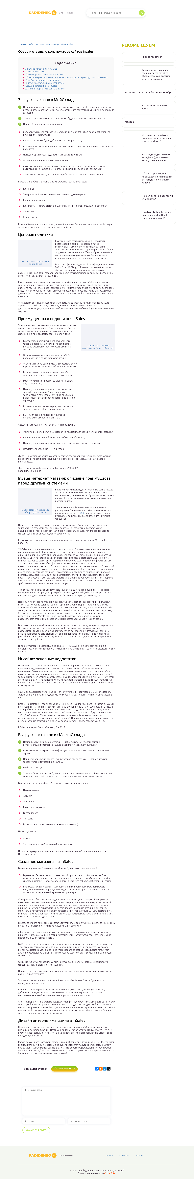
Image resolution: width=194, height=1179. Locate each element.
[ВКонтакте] (97, 1069)
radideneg (42, 13)
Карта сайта (124, 1156)
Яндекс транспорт (152, 56)
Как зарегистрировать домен (154, 107)
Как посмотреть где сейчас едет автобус (148, 92)
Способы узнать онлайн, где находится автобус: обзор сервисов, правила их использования (156, 74)
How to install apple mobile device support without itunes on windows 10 (156, 215)
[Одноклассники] (101, 1069)
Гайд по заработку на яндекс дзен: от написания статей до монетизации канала (157, 178)
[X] (108, 1069)
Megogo (129, 121)
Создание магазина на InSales (41, 85)
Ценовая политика (35, 71)
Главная (110, 1156)
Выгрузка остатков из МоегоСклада (44, 83)
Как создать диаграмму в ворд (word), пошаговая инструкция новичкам (156, 157)
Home (23, 44)
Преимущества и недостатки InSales (44, 74)
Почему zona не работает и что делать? (157, 197)
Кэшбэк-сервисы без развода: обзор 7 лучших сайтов (35, 511)
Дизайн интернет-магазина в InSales (45, 88)
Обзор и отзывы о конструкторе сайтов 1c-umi (35, 262)
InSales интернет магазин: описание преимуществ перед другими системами (66, 77)
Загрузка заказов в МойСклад (41, 68)
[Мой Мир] (105, 1069)
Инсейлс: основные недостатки (42, 80)
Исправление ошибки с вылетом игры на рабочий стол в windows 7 (157, 138)
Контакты (139, 1156)
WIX (82, 513)
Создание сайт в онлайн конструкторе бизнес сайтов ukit (97, 346)
